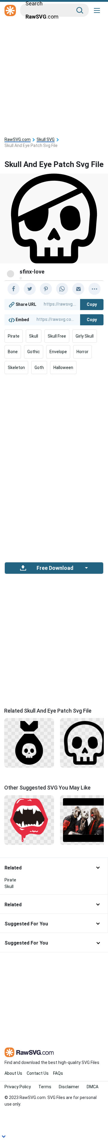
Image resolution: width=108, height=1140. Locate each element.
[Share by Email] (78, 289)
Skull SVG (46, 139)
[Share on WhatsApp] (62, 289)
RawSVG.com (17, 139)
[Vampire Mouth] (29, 819)
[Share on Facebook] (14, 289)
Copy (92, 304)
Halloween (63, 367)
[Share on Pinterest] (46, 289)
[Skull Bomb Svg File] (29, 742)
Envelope (58, 351)
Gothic (33, 351)
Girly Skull (85, 336)
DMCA (92, 1086)
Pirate (14, 336)
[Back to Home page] (10, 11)
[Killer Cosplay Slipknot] (85, 819)
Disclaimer (69, 1086)
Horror (82, 351)
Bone (13, 351)
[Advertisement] (54, 75)
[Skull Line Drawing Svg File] (85, 742)
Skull (33, 336)
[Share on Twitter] (30, 289)
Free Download (55, 568)
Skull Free (57, 336)
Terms (44, 1086)
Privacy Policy (17, 1086)
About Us (13, 1073)
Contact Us (38, 1073)
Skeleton (16, 367)
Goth (39, 367)
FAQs (58, 1073)
